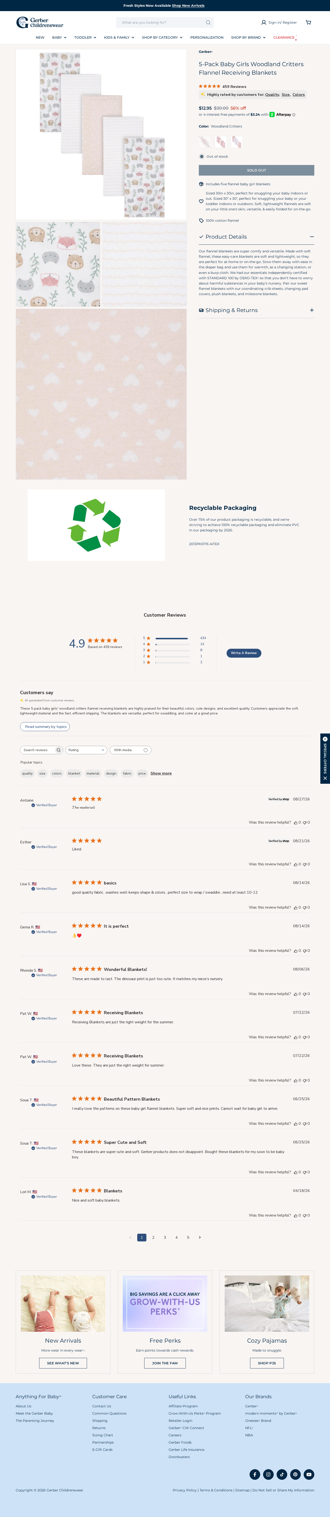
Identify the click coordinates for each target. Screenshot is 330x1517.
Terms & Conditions (216, 1490)
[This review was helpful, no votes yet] (295, 822)
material (93, 773)
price (142, 773)
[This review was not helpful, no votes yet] (304, 822)
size (42, 773)
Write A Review (244, 653)
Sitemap (242, 1490)
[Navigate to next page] (199, 1237)
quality (27, 773)
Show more (161, 773)
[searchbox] (37, 750)
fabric (127, 773)
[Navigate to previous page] (130, 1237)
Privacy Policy (185, 1490)
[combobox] (165, 22)
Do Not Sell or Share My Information (283, 1490)
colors (57, 773)
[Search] (208, 22)
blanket (74, 773)
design (111, 773)
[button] (325, 759)
